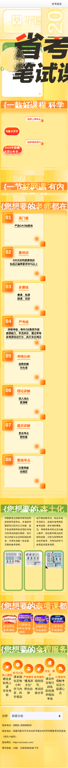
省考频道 (57, 4)
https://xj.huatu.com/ (23, 742)
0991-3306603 (22, 725)
